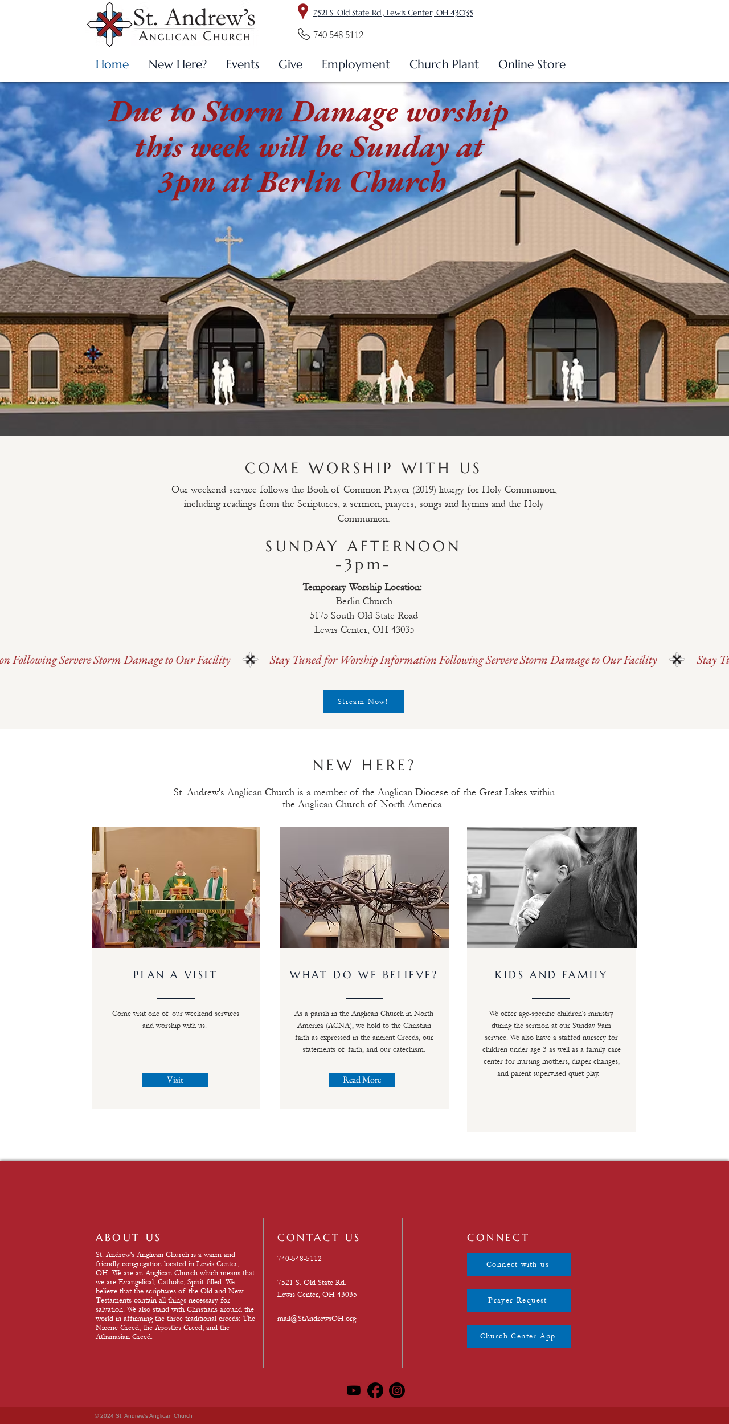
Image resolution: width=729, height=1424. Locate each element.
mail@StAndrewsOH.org (316, 1318)
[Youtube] (354, 1390)
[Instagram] (397, 1390)
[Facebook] (375, 1390)
